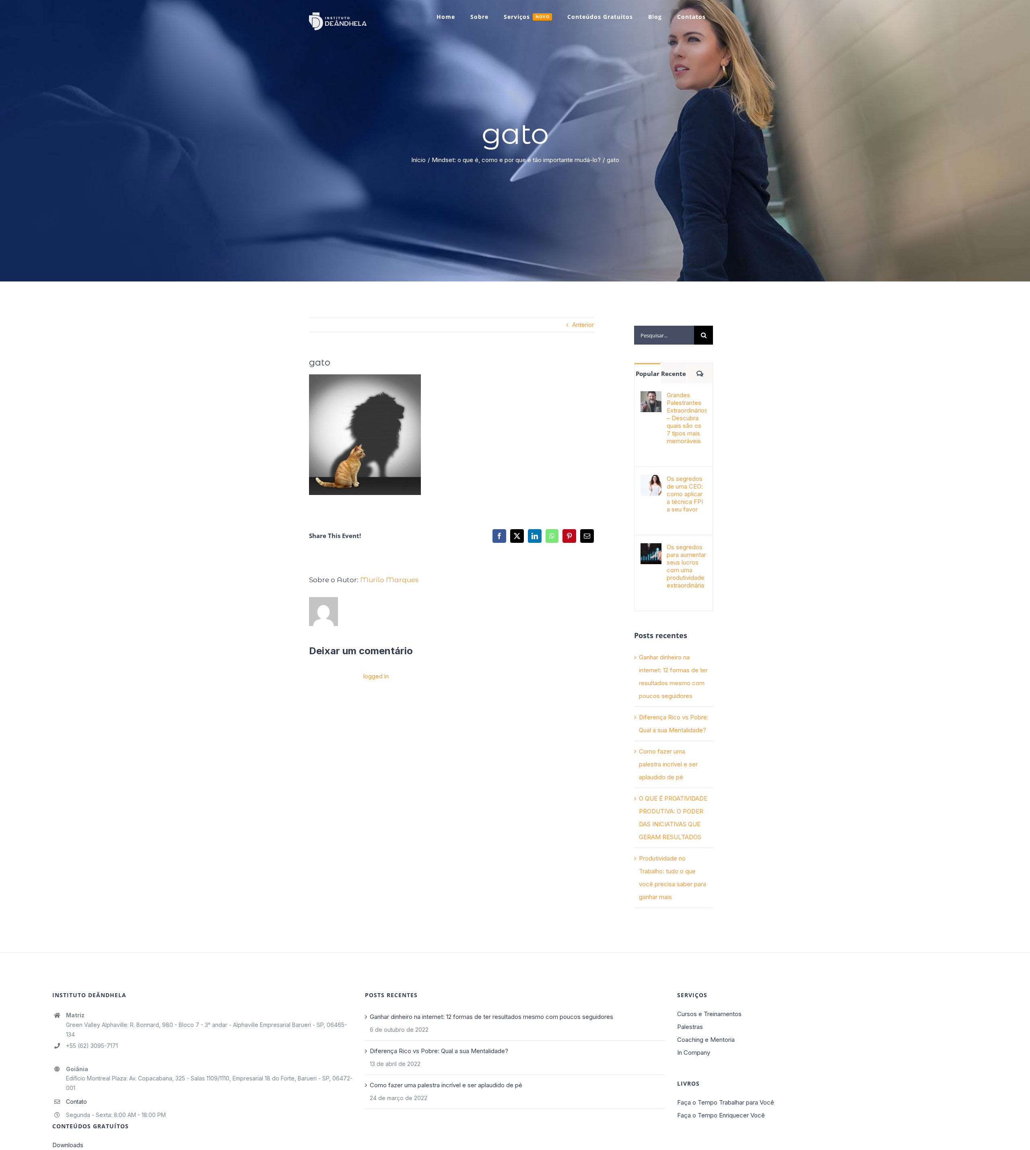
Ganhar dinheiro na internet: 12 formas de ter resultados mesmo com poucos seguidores (491, 1017)
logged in (376, 676)
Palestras (690, 1027)
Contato (76, 1101)
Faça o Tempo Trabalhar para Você (725, 1102)
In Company (693, 1052)
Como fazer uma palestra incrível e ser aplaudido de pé (668, 764)
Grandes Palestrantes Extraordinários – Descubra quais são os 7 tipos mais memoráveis (687, 418)
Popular (647, 374)
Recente (673, 374)
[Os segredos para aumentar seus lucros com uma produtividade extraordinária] (651, 549)
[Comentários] (700, 373)
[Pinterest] (569, 536)
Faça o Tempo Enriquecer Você (721, 1115)
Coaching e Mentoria (706, 1039)
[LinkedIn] (535, 536)
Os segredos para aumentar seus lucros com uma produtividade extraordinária (686, 566)
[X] (517, 536)
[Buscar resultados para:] (664, 335)
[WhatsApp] (552, 536)
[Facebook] (499, 536)
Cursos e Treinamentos (709, 1014)
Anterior (583, 325)
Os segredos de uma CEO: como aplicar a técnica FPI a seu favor (685, 494)
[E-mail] (587, 536)
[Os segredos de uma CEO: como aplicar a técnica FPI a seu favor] (651, 481)
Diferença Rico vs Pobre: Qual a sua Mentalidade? (439, 1051)
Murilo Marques (389, 580)
